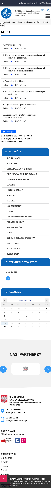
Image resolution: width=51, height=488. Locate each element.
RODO (5, 32)
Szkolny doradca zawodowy (21, 238)
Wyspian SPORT (14, 249)
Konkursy (11, 195)
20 (32, 320)
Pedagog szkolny (15, 222)
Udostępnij (10, 132)
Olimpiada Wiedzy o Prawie (20, 217)
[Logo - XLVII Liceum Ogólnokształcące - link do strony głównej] (21, 12)
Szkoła (19, 22)
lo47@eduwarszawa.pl (43, 10)
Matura (11, 201)
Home (13, 22)
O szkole (11, 211)
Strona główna (8, 453)
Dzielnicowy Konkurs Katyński (22, 174)
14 (40, 316)
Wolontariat (13, 243)
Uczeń (4, 466)
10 (12, 316)
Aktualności (13, 158)
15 (46, 316)
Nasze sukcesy (14, 206)
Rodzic (4, 470)
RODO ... (45, 22)
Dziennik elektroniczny (19, 179)
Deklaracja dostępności (19, 169)
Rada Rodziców (14, 227)
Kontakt (5, 474)
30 (5, 327)
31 (12, 327)
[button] (2, 3)
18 (19, 320)
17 (12, 320)
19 (26, 320)
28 (40, 323)
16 (5, 320)
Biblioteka (12, 164)
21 (40, 320)
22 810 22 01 (48, 10)
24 (12, 323)
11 (19, 316)
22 (46, 320)
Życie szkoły (13, 254)
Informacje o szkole (32, 22)
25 (19, 323)
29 (46, 323)
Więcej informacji (8, 278)
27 (32, 323)
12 (26, 316)
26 (26, 323)
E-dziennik (6, 457)
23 (5, 323)
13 (32, 316)
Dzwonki (11, 185)
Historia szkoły (15, 190)
